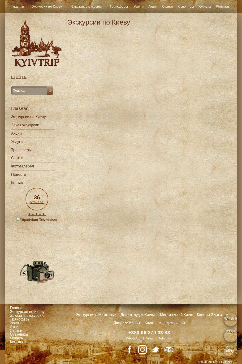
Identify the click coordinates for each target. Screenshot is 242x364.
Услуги (139, 6)
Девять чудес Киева (138, 315)
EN (24, 77)
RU (18, 77)
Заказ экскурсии (25, 125)
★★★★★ (37, 214)
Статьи (167, 6)
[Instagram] (142, 349)
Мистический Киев (176, 315)
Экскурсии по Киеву (46, 6)
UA (13, 77)
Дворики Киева (126, 323)
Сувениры (186, 6)
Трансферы (119, 6)
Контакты (223, 6)
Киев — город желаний (165, 323)
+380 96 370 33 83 (149, 332)
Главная (17, 6)
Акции (153, 6)
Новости (18, 174)
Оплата (205, 6)
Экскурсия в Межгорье (96, 315)
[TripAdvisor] (168, 349)
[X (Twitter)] (155, 349)
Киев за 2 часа (209, 315)
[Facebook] (129, 349)
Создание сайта (209, 362)
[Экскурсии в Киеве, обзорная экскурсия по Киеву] (37, 43)
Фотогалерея (22, 166)
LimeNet (226, 362)
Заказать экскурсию (86, 6)
